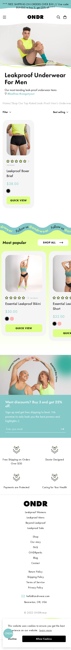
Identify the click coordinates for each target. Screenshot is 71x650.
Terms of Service (35, 582)
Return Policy (36, 571)
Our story (35, 542)
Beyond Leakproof (36, 522)
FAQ (35, 547)
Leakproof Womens (35, 512)
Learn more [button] (45, 630)
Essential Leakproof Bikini (23, 303)
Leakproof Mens (36, 517)
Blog (35, 558)
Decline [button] (12, 638)
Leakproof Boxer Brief (18, 173)
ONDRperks (35, 552)
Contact (35, 563)
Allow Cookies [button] (44, 638)
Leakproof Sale (35, 528)
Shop (35, 536)
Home (6, 103)
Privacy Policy (35, 587)
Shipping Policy (35, 577)
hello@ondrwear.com (38, 596)
